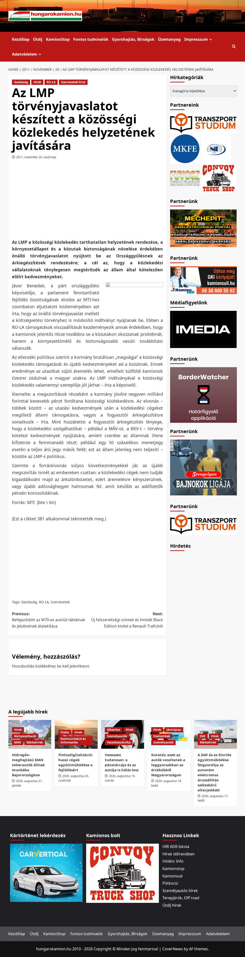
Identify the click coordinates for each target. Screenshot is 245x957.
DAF (203, 736)
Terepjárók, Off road (180, 897)
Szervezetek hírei (73, 82)
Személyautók (117, 736)
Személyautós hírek (180, 890)
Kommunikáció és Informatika (73, 741)
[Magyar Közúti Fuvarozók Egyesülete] (185, 148)
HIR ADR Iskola (175, 846)
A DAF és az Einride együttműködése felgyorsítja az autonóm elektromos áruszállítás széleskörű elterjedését (214, 772)
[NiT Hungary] (216, 148)
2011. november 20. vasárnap (36, 157)
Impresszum (196, 39)
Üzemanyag (169, 39)
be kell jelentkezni (73, 666)
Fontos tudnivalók (90, 39)
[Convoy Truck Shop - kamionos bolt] (219, 177)
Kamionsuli (172, 876)
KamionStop (58, 39)
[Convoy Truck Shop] (122, 873)
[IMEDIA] (203, 329)
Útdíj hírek (171, 905)
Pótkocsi (170, 883)
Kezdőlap (20, 39)
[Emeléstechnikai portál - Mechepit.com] (203, 227)
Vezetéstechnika (118, 742)
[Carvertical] (46, 872)
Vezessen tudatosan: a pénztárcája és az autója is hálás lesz (122, 762)
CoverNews (172, 948)
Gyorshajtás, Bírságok (133, 39)
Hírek (37, 82)
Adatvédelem (24, 54)
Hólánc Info (173, 861)
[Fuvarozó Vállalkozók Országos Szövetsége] (185, 177)
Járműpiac (174, 730)
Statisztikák (161, 736)
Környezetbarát (25, 736)
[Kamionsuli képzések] (203, 279)
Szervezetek (60, 602)
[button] (234, 46)
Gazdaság (21, 82)
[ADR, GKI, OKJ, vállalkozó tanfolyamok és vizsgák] (203, 123)
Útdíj (37, 39)
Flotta (65, 732)
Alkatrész (113, 730)
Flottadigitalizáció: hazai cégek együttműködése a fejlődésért (75, 762)
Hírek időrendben (178, 854)
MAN (17, 742)
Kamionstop (173, 868)
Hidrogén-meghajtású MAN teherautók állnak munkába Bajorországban (28, 764)
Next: (127, 620)
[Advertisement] (95, 200)
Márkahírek (35, 742)
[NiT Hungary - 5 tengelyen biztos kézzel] (203, 466)
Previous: (48, 620)
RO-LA (51, 82)
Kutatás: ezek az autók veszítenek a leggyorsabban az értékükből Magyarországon (168, 764)
